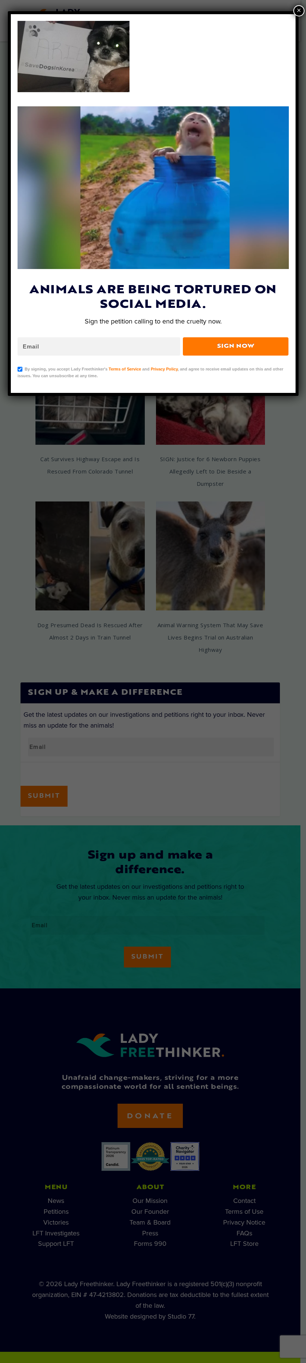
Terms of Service (125, 369)
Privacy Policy (164, 369)
